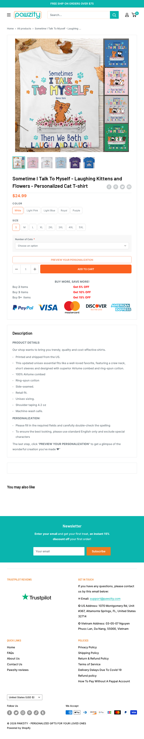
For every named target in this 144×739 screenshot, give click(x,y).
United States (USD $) (21, 697)
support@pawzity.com (105, 598)
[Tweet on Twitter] (122, 186)
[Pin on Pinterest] (115, 186)
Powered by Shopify (19, 727)
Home (10, 28)
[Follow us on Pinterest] (29, 712)
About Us (13, 658)
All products (24, 28)
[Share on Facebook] (109, 186)
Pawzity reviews (18, 670)
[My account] (127, 15)
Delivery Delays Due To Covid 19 (100, 670)
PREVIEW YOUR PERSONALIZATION (72, 259)
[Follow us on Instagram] (22, 712)
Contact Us (14, 664)
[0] (134, 15)
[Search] (114, 15)
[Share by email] (129, 186)
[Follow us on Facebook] (9, 712)
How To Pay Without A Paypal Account (104, 681)
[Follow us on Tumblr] (42, 712)
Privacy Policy (87, 647)
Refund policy (87, 675)
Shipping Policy (88, 653)
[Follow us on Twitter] (16, 712)
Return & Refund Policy (93, 658)
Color (17, 203)
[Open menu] (9, 14)
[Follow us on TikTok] (36, 712)
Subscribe (98, 551)
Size (15, 220)
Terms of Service (89, 664)
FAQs (10, 653)
